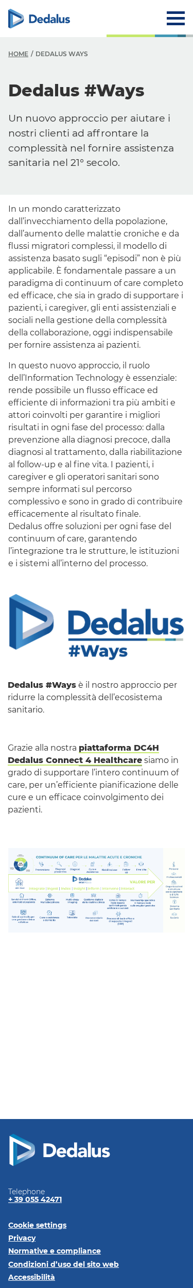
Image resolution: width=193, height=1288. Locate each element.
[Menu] (176, 18)
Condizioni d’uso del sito (63, 1264)
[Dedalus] (39, 18)
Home (18, 54)
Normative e (54, 1251)
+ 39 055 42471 (35, 1199)
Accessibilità (31, 1277)
